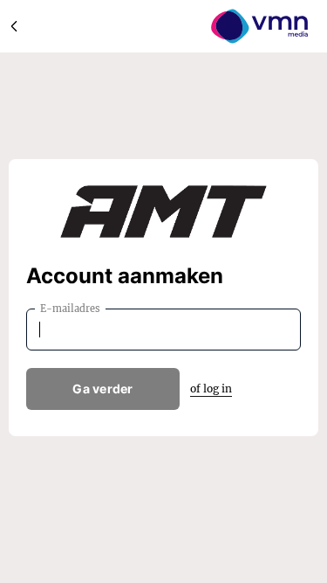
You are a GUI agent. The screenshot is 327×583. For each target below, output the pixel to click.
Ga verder (102, 388)
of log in (211, 388)
